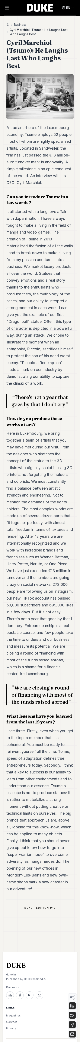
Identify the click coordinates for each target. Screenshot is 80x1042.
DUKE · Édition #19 (40, 907)
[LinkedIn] (10, 995)
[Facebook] (20, 995)
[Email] (39, 995)
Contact (11, 1022)
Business (20, 24)
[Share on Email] (72, 1034)
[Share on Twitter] (72, 1015)
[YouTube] (29, 995)
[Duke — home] (40, 7)
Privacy (11, 1028)
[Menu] (7, 8)
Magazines (13, 1015)
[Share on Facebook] (72, 1024)
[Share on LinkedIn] (72, 1005)
